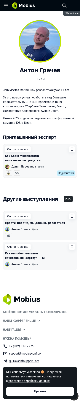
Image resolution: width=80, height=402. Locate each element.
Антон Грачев (20, 229)
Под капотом (66, 173)
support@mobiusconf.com (26, 353)
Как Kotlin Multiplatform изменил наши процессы (23, 158)
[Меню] (6, 5)
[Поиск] (64, 5)
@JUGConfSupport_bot (24, 361)
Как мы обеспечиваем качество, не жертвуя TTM (25, 256)
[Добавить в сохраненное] (72, 149)
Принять (40, 391)
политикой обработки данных (29, 381)
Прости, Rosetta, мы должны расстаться (35, 223)
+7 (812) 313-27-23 (22, 346)
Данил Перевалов (23, 166)
